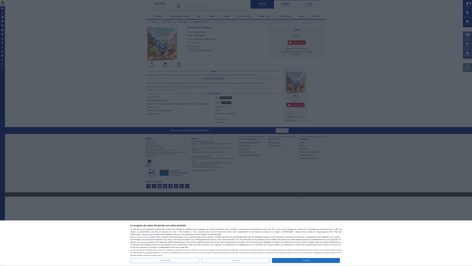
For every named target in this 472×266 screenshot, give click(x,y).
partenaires (144, 237)
